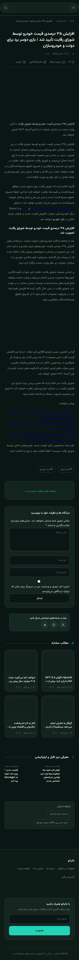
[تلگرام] (44, 624)
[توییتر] (63, 624)
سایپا (25, 208)
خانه (72, 21)
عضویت (39, 930)
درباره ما (51, 869)
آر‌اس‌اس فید (68, 877)
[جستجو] (5, 7)
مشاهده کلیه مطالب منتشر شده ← (40, 491)
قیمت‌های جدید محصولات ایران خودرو (52, 208)
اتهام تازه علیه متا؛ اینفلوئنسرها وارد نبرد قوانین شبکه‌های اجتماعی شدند (50, 775)
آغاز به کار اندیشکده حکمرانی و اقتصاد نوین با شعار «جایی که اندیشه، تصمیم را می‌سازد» (22, 729)
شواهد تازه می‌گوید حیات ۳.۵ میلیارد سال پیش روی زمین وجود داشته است (21, 681)
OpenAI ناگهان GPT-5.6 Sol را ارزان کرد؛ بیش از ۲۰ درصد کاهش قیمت (58, 681)
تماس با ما (38, 869)
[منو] (73, 7)
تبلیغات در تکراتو (66, 869)
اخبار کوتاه (61, 21)
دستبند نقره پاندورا (59, 814)
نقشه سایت (24, 869)
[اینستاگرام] (53, 624)
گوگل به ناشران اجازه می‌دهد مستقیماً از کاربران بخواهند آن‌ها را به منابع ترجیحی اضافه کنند (58, 729)
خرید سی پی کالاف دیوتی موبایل (52, 822)
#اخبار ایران (66, 469)
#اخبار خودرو (46, 469)
